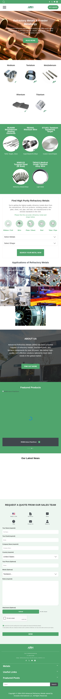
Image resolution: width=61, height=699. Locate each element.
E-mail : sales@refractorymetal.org (30, 653)
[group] (30, 418)
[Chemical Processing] (15, 286)
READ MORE (30, 40)
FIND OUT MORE (30, 366)
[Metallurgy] (45, 305)
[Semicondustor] (45, 286)
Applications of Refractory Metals (30, 262)
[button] (29, 58)
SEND (30, 634)
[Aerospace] (30, 325)
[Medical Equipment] (15, 305)
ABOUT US (30, 338)
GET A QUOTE (53, 7)
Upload (21, 611)
